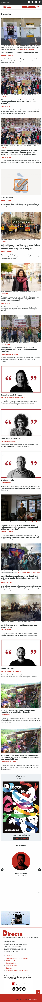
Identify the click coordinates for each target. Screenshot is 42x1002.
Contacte (9, 968)
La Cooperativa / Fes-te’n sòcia (17, 958)
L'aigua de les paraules (11, 438)
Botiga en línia (11, 963)
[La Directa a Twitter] (32, 2)
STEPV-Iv (5, 96)
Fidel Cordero (7, 630)
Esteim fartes (21, 875)
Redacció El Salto (9, 762)
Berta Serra (6, 200)
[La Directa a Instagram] (40, 2)
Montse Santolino (9, 441)
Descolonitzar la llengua (11, 395)
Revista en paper (12, 966)
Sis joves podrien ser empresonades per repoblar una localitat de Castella (18, 711)
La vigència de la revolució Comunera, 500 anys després (19, 626)
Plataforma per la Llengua (26, 49)
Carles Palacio (36, 522)
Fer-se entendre (8, 668)
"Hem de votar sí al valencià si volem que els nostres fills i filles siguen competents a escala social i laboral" (20, 299)
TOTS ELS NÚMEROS (21, 838)
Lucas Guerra (6, 344)
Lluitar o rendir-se (9, 480)
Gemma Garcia (7, 55)
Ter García (6, 715)
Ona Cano (5, 293)
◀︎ (3, 870)
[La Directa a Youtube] (36, 2)
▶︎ (40, 870)
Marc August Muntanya (11, 671)
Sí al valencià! (7, 198)
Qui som (9, 956)
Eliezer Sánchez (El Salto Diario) (29, 572)
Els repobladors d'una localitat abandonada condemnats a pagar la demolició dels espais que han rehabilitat (20, 757)
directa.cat (5, 2)
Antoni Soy (6, 483)
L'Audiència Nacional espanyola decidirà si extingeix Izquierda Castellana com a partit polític (19, 578)
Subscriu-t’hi (10, 961)
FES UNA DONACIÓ (32, 7)
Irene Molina (7, 582)
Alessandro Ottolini (10, 354)
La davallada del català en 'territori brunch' (19, 52)
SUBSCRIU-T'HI (24, 7)
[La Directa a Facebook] (29, 2)
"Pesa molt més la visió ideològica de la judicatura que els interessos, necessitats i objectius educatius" (19, 527)
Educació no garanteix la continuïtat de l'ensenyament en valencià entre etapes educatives (18, 102)
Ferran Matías (7, 251)
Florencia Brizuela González (13, 398)
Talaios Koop (26, 999)
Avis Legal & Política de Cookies (17, 971)
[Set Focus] (38, 7)
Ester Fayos (6, 106)
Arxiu (4, 241)
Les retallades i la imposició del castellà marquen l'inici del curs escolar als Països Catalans (19, 349)
